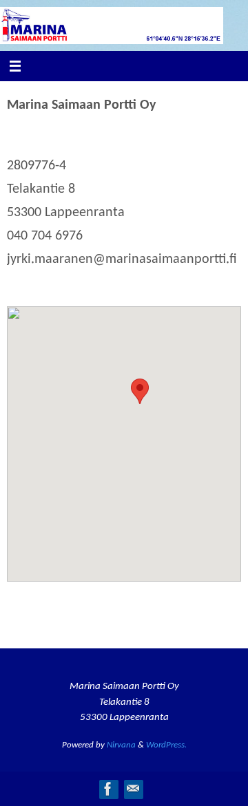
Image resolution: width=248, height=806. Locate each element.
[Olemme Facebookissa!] (108, 789)
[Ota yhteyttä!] (133, 789)
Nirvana (121, 745)
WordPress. (166, 745)
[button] (139, 391)
